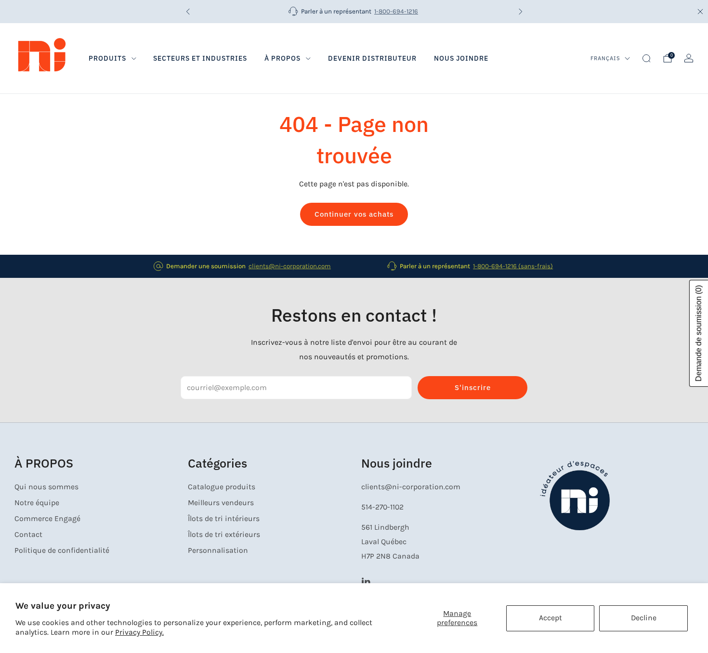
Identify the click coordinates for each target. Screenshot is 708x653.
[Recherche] (646, 58)
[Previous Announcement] (188, 11)
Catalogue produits (221, 487)
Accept (550, 618)
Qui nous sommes (46, 487)
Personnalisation (218, 550)
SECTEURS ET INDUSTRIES (200, 58)
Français (605, 58)
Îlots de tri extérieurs (224, 534)
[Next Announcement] (520, 11)
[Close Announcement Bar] (700, 11)
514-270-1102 (382, 507)
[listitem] (354, 11)
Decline (643, 618)
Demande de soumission (699, 334)
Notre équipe (36, 502)
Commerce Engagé (47, 518)
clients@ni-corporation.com (290, 266)
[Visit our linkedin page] (365, 581)
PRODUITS (107, 58)
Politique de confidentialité (61, 550)
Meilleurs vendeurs (221, 502)
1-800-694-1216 (396, 11)
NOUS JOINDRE (461, 58)
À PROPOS (282, 58)
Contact (28, 534)
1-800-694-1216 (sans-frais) (513, 266)
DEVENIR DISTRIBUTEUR (372, 58)
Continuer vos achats (354, 214)
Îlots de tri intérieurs (224, 518)
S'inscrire (473, 387)
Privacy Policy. (139, 632)
